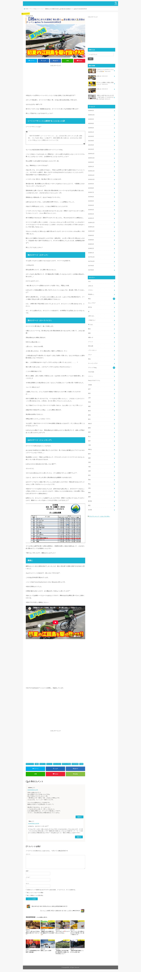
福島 (89, 406)
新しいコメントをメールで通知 (35, 892)
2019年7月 (91, 192)
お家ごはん (91, 316)
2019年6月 (91, 196)
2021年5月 (91, 145)
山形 (89, 397)
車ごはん (90, 324)
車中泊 (90, 307)
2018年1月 (91, 252)
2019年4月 (91, 205)
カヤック (43, 764)
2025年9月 (91, 119)
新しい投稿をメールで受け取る (35, 895)
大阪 (89, 466)
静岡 (89, 428)
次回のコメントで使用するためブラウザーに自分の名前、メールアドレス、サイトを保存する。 (51, 889)
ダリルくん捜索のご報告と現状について (105, 83)
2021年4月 (91, 149)
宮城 (89, 402)
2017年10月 (91, 261)
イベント (50, 764)
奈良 (89, 475)
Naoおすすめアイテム (94, 380)
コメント (28, 854)
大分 (89, 281)
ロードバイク (30, 764)
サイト (27, 883)
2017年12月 (91, 257)
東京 (89, 419)
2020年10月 (91, 158)
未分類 (90, 509)
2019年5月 (91, 201)
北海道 (90, 384)
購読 (90, 58)
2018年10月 (91, 231)
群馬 (89, 415)
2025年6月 (91, 127)
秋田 (89, 393)
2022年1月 (91, 132)
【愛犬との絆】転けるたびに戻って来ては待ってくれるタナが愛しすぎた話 (105, 97)
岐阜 (89, 453)
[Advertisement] (55, 78)
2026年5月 (91, 110)
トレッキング (58, 764)
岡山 (89, 484)
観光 (37, 764)
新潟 (89, 410)
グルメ (90, 354)
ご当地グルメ (91, 320)
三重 (89, 445)
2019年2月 (91, 214)
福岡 (89, 496)
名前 (27, 871)
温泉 (89, 333)
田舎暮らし (91, 294)
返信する (79, 817)
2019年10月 (91, 179)
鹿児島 (90, 501)
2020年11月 (91, 153)
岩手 (89, 389)
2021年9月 (91, 136)
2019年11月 (91, 175)
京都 (89, 462)
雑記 (89, 505)
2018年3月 (91, 244)
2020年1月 (91, 166)
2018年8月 (91, 239)
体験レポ (90, 337)
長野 (89, 432)
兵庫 (89, 471)
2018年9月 (91, 235)
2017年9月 (91, 265)
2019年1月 (91, 218)
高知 (89, 479)
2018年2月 (91, 248)
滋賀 (89, 458)
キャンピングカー (93, 363)
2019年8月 (91, 188)
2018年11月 (91, 227)
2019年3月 (91, 209)
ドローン (90, 376)
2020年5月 (91, 162)
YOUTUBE (75, 764)
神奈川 (90, 423)
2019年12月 (91, 171)
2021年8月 (91, 140)
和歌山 (90, 449)
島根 (89, 492)
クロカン (90, 290)
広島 (82, 764)
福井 (89, 440)
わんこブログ (91, 303)
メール (28, 877)
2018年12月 (91, 222)
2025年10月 (91, 115)
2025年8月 (91, 123)
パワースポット (92, 350)
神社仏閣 (90, 346)
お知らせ (101, 76)
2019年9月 (91, 183)
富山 (89, 436)
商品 (89, 298)
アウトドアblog (66, 764)
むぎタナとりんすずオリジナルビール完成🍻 (105, 70)
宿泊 (89, 359)
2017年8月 (91, 270)
